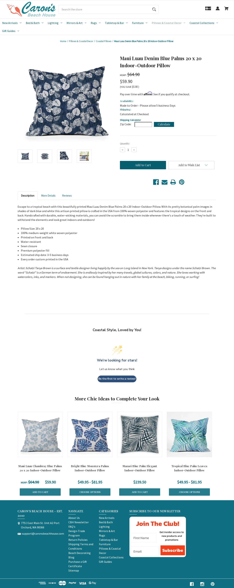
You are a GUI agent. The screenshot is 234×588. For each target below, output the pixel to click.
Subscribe (172, 550)
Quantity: (125, 143)
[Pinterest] (182, 182)
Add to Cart (40, 491)
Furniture (138, 23)
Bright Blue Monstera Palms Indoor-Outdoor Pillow (90, 468)
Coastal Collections (202, 23)
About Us (74, 518)
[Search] (154, 9)
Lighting (53, 23)
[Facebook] (156, 182)
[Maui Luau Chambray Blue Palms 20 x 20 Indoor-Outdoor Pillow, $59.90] (40, 434)
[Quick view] (35, 453)
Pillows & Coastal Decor (167, 23)
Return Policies (78, 540)
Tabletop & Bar (114, 23)
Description (27, 195)
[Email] (164, 182)
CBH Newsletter (78, 522)
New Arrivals (10, 23)
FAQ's (71, 526)
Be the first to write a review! (117, 378)
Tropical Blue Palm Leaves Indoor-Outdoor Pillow (189, 468)
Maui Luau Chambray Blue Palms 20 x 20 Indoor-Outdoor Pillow (40, 468)
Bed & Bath (33, 23)
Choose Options (90, 491)
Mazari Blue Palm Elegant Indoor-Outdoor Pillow (139, 468)
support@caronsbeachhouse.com (43, 533)
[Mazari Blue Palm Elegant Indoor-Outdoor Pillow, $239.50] (139, 434)
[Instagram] (202, 584)
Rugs (94, 23)
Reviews (67, 195)
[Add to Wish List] (45, 453)
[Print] (173, 182)
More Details (48, 195)
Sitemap (73, 570)
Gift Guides (8, 31)
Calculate (164, 124)
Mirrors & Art (75, 23)
